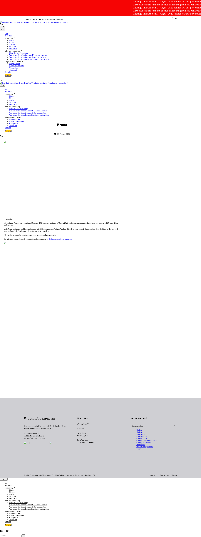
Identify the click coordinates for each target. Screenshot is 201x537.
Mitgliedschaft (14, 64)
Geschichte (81, 433)
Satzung (80, 435)
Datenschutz (164, 475)
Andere (12, 44)
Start (6, 34)
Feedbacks (13, 49)
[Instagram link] (176, 19)
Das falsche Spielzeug (144, 447)
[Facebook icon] (1, 531)
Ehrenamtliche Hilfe (16, 66)
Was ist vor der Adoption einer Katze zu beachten (27, 57)
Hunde (11, 40)
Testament (13, 70)
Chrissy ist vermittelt (143, 443)
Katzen (12, 42)
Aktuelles (8, 36)
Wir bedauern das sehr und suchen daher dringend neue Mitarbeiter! (160, 4)
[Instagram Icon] (7, 531)
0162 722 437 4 (31, 19)
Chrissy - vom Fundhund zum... (148, 440)
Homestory (140, 445)
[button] (2, 25)
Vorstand (80, 428)
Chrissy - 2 (140, 432)
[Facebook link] (173, 19)
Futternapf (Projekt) (85, 442)
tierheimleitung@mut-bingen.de (52, 19)
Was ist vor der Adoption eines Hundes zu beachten (28, 55)
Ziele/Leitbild (82, 440)
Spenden (8, 75)
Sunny (138, 449)
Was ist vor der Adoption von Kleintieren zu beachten (29, 59)
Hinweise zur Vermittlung (18, 53)
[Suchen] (23, 535)
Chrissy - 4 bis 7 (142, 436)
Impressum (153, 475)
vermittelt (12, 46)
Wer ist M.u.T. (83, 424)
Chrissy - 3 (140, 434)
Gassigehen (13, 68)
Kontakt (8, 72)
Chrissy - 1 (140, 430)
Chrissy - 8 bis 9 (142, 438)
